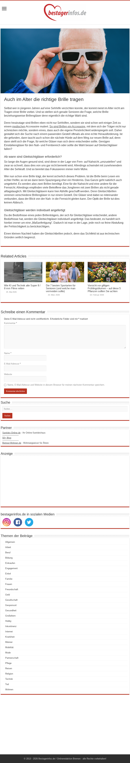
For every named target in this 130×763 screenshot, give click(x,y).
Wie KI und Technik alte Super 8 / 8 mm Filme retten (22, 287)
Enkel (8, 573)
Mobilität (9, 647)
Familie (8, 579)
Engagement (11, 568)
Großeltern (10, 615)
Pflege (8, 663)
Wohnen (9, 689)
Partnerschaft (11, 658)
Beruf (7, 552)
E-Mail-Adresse (12, 363)
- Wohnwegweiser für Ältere (25, 443)
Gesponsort (11, 605)
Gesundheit (10, 610)
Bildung (9, 558)
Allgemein (10, 542)
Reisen (8, 668)
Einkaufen (10, 563)
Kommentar (10, 323)
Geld (7, 594)
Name (7, 353)
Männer (9, 642)
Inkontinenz (11, 626)
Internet (9, 631)
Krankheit (10, 637)
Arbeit (8, 547)
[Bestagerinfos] (65, 12)
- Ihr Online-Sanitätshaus (24, 432)
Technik (9, 679)
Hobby (8, 621)
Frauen (8, 584)
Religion (9, 673)
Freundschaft (11, 589)
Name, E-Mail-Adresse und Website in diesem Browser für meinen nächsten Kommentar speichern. (56, 385)
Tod (7, 684)
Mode (8, 652)
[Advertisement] (65, 481)
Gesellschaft (11, 600)
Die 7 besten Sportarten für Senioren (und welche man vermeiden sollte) (60, 288)
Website (8, 374)
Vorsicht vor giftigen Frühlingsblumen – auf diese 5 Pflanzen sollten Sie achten (104, 288)
